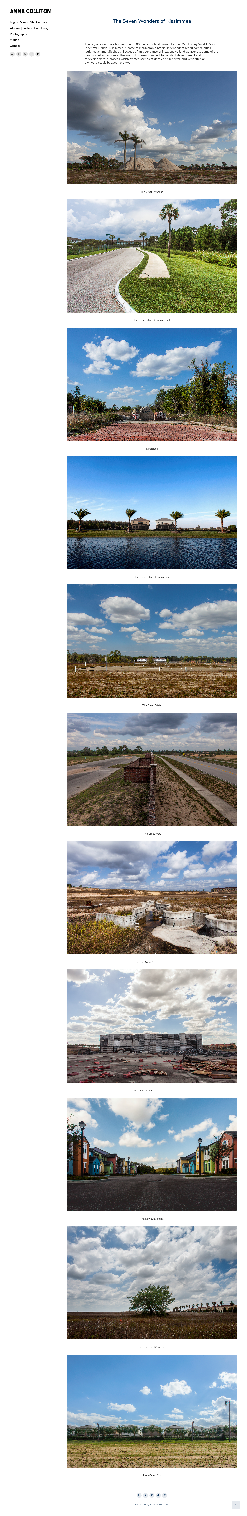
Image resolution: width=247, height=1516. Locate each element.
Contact (15, 46)
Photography (18, 34)
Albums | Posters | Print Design (30, 28)
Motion (14, 40)
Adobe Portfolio (159, 1504)
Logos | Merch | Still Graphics (28, 22)
